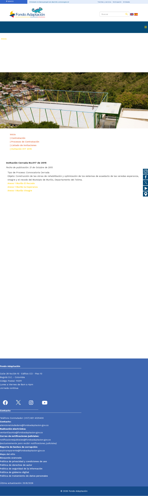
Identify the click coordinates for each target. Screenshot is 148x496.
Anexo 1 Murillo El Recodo (21, 183)
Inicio (4, 39)
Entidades (126, 2)
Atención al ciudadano (102, 39)
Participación (117, 2)
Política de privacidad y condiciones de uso (23, 461)
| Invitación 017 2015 (21, 149)
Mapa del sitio (7, 454)
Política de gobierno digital (14, 472)
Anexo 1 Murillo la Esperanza (23, 187)
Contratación (67, 39)
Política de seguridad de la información (21, 468)
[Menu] (145, 27)
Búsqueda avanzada (11, 458)
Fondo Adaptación (18, 39)
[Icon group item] (6, 403)
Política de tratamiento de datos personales (24, 476)
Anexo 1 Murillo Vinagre (20, 190)
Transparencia (126, 39)
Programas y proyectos (44, 39)
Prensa (82, 39)
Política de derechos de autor (16, 465)
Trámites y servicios (104, 2)
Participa (5, 50)
